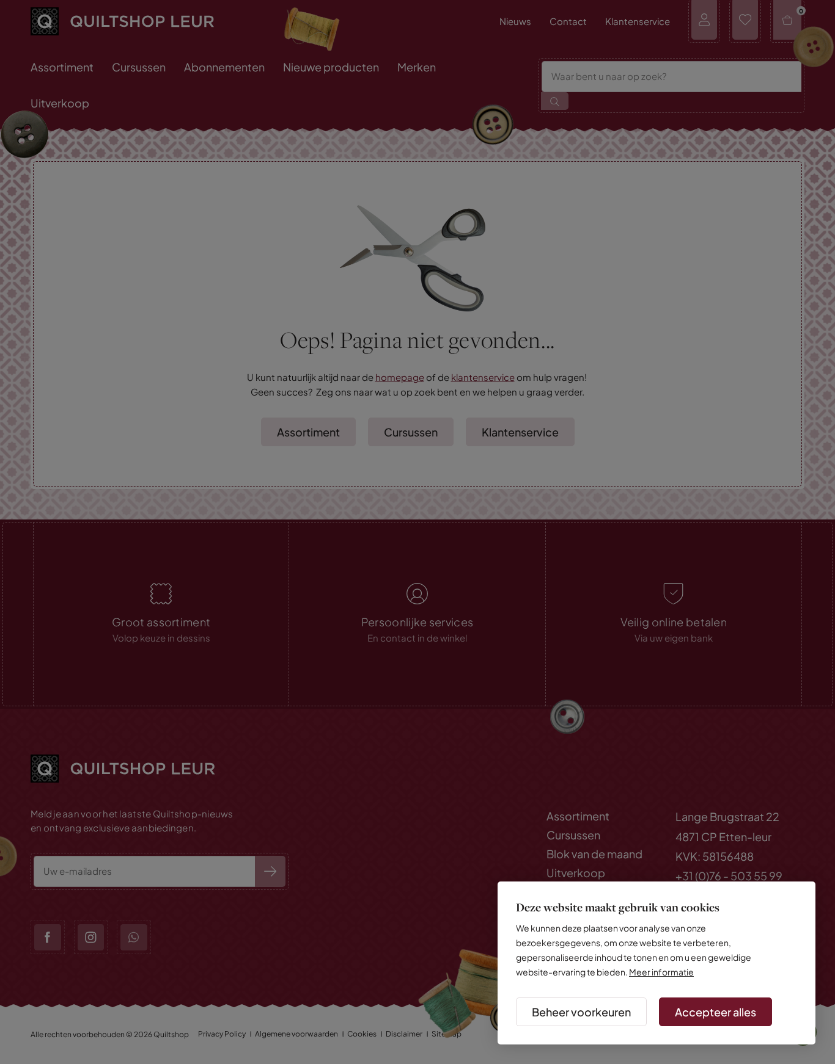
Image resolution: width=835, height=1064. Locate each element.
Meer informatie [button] (661, 971)
